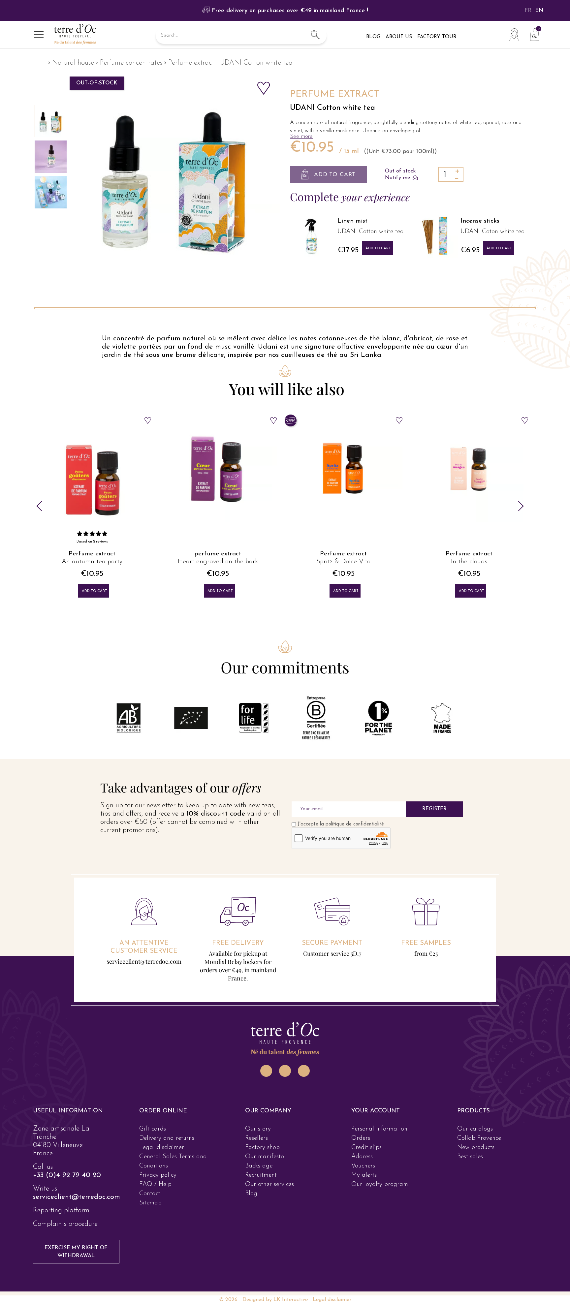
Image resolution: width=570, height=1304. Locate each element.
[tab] (72, 1111)
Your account (375, 1111)
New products (475, 1147)
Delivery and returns (166, 1138)
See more (301, 136)
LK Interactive (290, 1299)
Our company (268, 1111)
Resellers (256, 1138)
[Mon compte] (514, 34)
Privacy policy (157, 1175)
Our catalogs (475, 1129)
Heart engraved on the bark (218, 561)
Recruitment (261, 1175)
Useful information (68, 1111)
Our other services (269, 1184)
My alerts (364, 1175)
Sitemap (150, 1203)
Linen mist (352, 221)
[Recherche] (315, 35)
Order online (163, 1111)
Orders (360, 1138)
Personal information (379, 1129)
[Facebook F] (285, 1071)
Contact (149, 1194)
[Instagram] (266, 1071)
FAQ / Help (155, 1184)
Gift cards (152, 1129)
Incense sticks (479, 221)
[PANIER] (532, 34)
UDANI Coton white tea (492, 232)
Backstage (258, 1166)
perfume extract (217, 554)
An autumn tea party (92, 561)
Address (362, 1157)
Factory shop (262, 1147)
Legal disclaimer (161, 1147)
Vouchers (363, 1166)
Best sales (470, 1157)
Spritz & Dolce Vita (343, 561)
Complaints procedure (65, 1224)
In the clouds (469, 561)
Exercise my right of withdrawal (76, 1251)
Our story (258, 1129)
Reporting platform (61, 1210)
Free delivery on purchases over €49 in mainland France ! (289, 11)
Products (473, 1111)
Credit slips (366, 1147)
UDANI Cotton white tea (332, 108)
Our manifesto (264, 1157)
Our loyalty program (379, 1184)
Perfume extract (92, 554)
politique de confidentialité (355, 824)
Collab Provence (479, 1138)
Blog (251, 1194)
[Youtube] (304, 1071)
